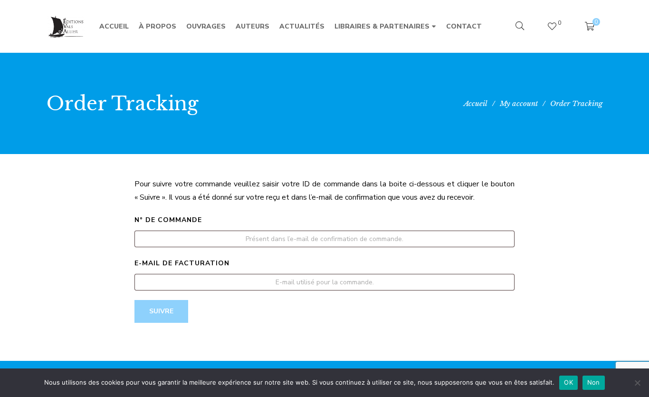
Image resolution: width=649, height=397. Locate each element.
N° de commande (168, 219)
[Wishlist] (552, 26)
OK (568, 382)
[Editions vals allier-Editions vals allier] (66, 26)
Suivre (161, 311)
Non (593, 382)
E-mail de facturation (181, 263)
